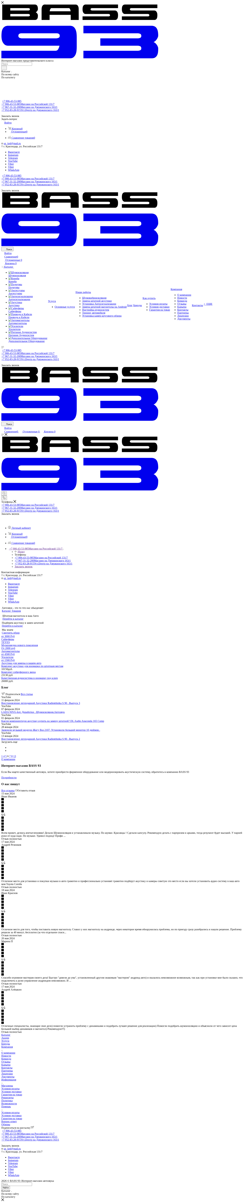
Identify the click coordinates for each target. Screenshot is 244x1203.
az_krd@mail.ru (12, 143)
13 (14, 756)
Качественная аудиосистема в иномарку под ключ (29, 678)
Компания (7, 1046)
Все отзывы (8, 790)
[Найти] (4, 68)
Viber (11, 164)
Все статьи (27, 694)
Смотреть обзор (11, 632)
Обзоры (5, 1124)
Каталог (5, 1034)
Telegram (13, 158)
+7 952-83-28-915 (30, 110)
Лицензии (7, 1073)
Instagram (13, 155)
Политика (7, 1100)
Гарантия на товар (11, 1094)
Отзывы (5, 1061)
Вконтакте (14, 152)
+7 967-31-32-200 (29, 107)
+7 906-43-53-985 (11, 101)
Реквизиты (7, 1097)
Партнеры (7, 1070)
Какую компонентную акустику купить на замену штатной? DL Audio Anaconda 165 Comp (52, 721)
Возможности (9, 1103)
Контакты (6, 1067)
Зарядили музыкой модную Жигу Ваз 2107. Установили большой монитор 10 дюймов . (50, 730)
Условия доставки (11, 1091)
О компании (8, 1052)
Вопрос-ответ (9, 1121)
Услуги (5, 1040)
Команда (6, 1058)
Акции (5, 1037)
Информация (8, 1079)
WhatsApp (13, 170)
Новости (6, 1055)
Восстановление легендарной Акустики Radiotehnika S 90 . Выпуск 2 (40, 739)
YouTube (13, 161)
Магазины (7, 1085)
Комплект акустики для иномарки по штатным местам (32, 666)
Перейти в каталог (13, 618)
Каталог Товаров (11, 610)
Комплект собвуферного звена (18, 672)
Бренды (5, 1043)
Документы (7, 1076)
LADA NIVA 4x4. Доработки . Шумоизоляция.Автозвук (33, 712)
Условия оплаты (10, 1088)
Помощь (6, 1106)
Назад (21, 551)
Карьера (5, 1064)
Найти (6, 1187)
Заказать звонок (24, 566)
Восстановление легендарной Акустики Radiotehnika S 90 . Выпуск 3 (40, 703)
